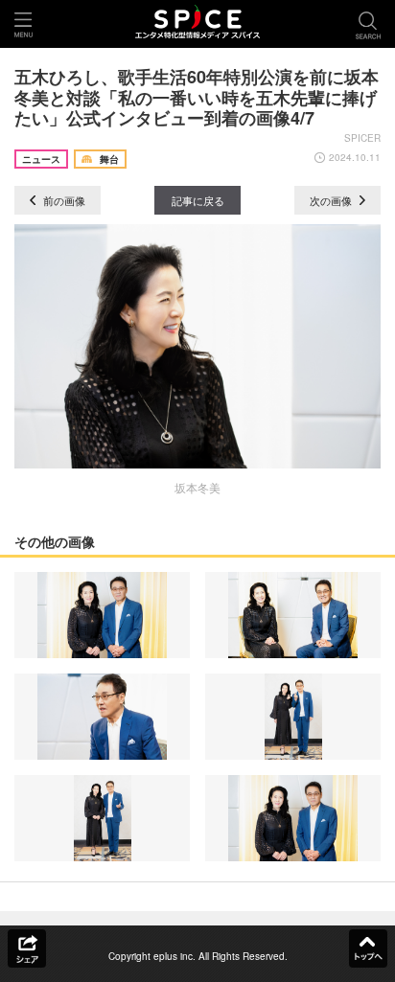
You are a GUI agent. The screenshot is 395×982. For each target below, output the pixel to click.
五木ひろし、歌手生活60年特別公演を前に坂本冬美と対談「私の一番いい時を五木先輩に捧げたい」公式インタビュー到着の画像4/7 (196, 97)
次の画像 (332, 200)
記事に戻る (198, 200)
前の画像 (62, 200)
